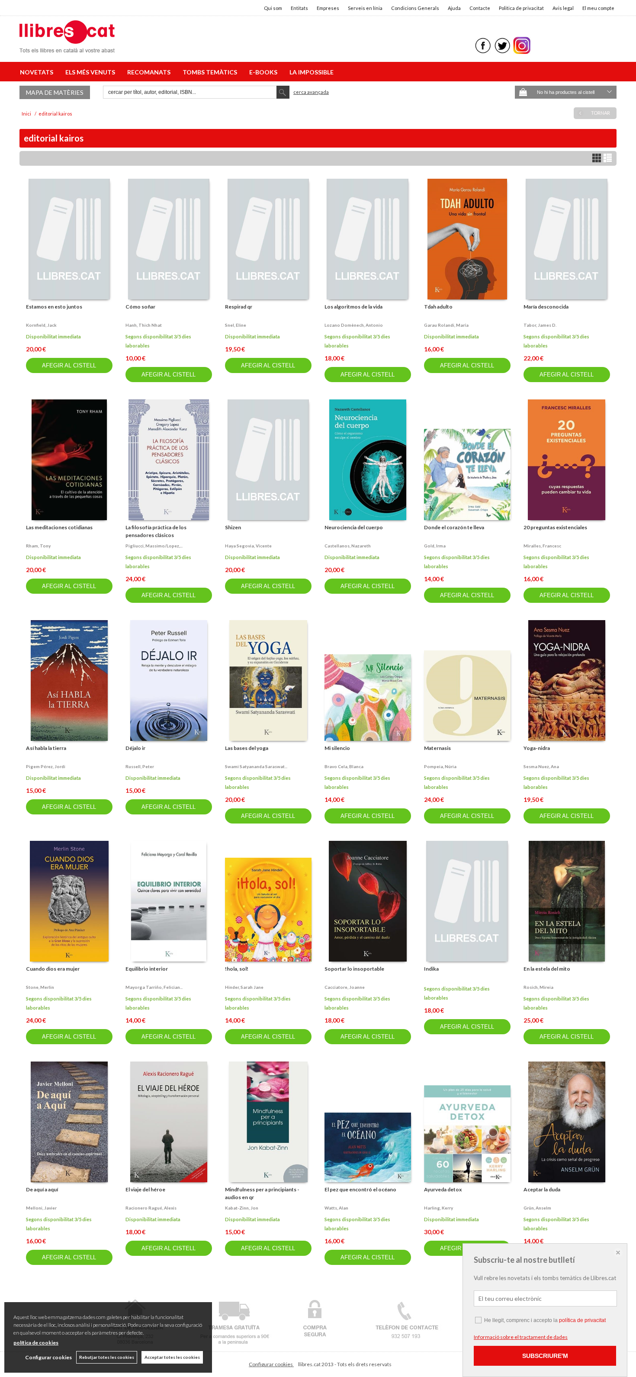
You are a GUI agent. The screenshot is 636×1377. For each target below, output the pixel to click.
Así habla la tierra (46, 748)
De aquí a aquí (42, 1189)
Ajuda (454, 8)
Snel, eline (235, 325)
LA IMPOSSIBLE (311, 72)
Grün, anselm (537, 1207)
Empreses (328, 8)
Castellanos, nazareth (347, 545)
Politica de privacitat (521, 8)
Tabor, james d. (540, 325)
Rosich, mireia (538, 987)
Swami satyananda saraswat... (256, 766)
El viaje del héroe (145, 1189)
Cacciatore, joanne (344, 987)
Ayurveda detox (443, 1189)
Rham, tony (38, 545)
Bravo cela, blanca (343, 766)
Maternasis (437, 748)
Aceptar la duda (542, 1189)
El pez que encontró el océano (360, 1189)
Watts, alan (336, 1207)
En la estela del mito (547, 968)
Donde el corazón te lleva (454, 527)
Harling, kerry (438, 1207)
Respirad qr (238, 306)
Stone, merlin (40, 987)
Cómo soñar (140, 306)
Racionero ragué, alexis (151, 1207)
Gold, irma (435, 545)
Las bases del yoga (246, 748)
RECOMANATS (150, 72)
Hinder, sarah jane (244, 987)
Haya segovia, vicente (248, 545)
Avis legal (563, 8)
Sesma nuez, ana (541, 766)
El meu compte (598, 8)
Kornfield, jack (41, 325)
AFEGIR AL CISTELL (69, 365)
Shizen (233, 527)
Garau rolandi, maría (446, 325)
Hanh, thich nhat (143, 325)
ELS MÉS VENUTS (91, 72)
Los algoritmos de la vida (353, 306)
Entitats (299, 8)
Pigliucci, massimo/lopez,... (154, 545)
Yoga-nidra (537, 748)
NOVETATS (38, 72)
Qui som (273, 8)
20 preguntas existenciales (555, 527)
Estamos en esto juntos (54, 306)
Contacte (479, 8)
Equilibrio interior (146, 968)
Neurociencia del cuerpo (353, 527)
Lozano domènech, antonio (353, 325)
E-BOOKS (264, 72)
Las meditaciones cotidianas (59, 527)
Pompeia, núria (440, 766)
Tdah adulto (438, 306)
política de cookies (35, 1342)
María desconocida (546, 306)
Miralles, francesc (542, 545)
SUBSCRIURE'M (545, 1355)
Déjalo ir (135, 748)
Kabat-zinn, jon (241, 1207)
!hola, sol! (236, 968)
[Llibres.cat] (67, 47)
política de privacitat (582, 1320)
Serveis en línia (365, 8)
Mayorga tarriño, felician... (154, 987)
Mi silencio (337, 748)
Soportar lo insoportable (354, 968)
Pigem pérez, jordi (45, 766)
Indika (431, 968)
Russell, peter (139, 766)
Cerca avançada (311, 92)
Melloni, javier (41, 1207)
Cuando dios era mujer (53, 968)
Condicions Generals (415, 8)
